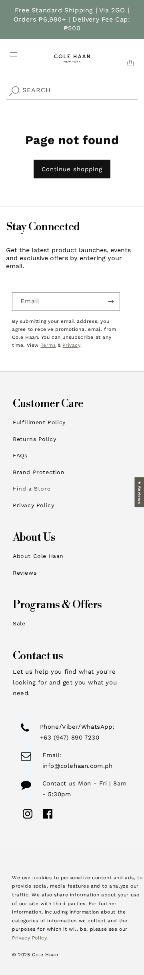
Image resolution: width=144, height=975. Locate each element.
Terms (48, 345)
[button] (9, 52)
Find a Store (31, 488)
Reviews (24, 573)
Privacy (71, 345)
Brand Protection (39, 472)
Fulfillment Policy (39, 422)
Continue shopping (72, 169)
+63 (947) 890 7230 (70, 737)
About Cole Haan (38, 556)
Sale (19, 623)
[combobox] (72, 90)
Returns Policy (34, 439)
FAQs (20, 455)
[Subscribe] (111, 301)
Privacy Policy (33, 505)
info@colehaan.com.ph (77, 765)
